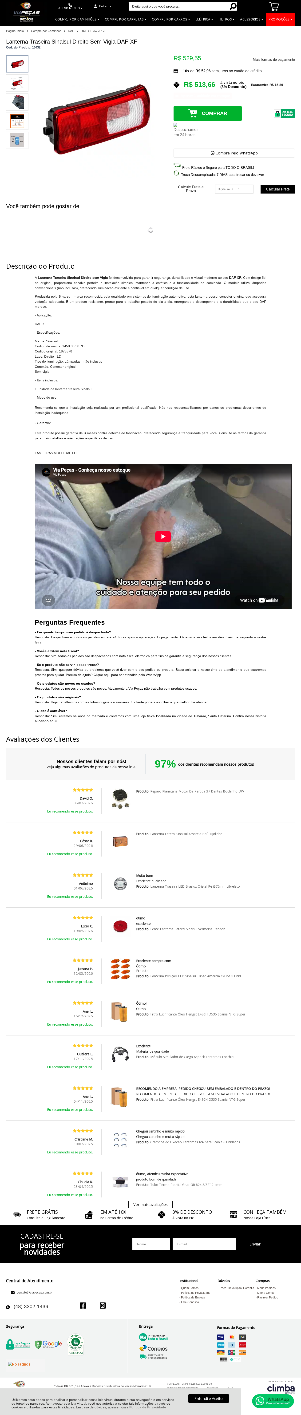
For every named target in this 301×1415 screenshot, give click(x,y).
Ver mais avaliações (150, 1204)
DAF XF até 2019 (92, 31)
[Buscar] (232, 6)
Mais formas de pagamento (274, 59)
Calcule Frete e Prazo (191, 189)
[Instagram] (103, 1306)
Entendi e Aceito (208, 1398)
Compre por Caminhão (46, 31)
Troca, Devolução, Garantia (236, 1288)
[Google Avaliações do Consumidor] (25, 1365)
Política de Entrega (193, 1297)
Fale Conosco (190, 1302)
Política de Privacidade (147, 1407)
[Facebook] (83, 1306)
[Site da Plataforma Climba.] (281, 1387)
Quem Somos (189, 1288)
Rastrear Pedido (267, 1297)
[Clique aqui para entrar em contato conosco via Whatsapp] (273, 1401)
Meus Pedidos (266, 1288)
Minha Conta (265, 1292)
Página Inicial (15, 31)
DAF (71, 31)
